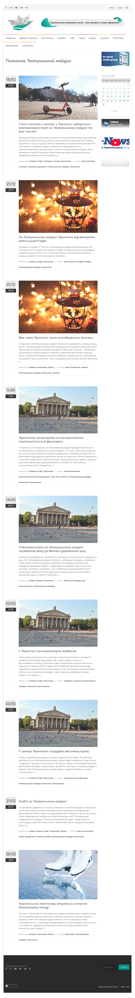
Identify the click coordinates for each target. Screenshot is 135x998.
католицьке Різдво (74, 262)
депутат (30, 837)
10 (103, 92)
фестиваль (35, 482)
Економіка (12, 46)
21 (120, 96)
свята (84, 367)
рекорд (77, 681)
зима (67, 367)
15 (124, 92)
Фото (112, 8)
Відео (120, 8)
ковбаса (68, 681)
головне (23, 167)
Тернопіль (47, 38)
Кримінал (27, 46)
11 (107, 92)
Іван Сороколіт (85, 831)
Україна (61, 38)
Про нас (125, 987)
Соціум (104, 38)
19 (112, 96)
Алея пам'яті (88, 161)
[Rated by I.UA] (11, 986)
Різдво (88, 262)
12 (112, 92)
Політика (118, 38)
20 (115, 96)
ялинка (56, 373)
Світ (72, 38)
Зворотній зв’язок (108, 987)
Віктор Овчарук (72, 580)
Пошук (124, 967)
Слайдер (48, 161)
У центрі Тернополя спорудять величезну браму (54, 751)
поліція (39, 837)
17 (103, 96)
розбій (47, 837)
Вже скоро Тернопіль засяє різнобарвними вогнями (56, 337)
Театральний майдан (58, 167)
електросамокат (37, 167)
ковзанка (69, 934)
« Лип (114, 111)
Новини (10, 38)
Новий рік (75, 367)
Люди (92, 38)
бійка (21, 837)
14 (120, 92)
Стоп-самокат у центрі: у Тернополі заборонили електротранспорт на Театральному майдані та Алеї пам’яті (55, 128)
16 (128, 92)
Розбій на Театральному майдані (43, 801)
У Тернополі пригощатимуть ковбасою (47, 651)
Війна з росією (28, 38)
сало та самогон (59, 477)
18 (108, 96)
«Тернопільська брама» (76, 778)
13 (116, 92)
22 (124, 96)
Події (82, 38)
